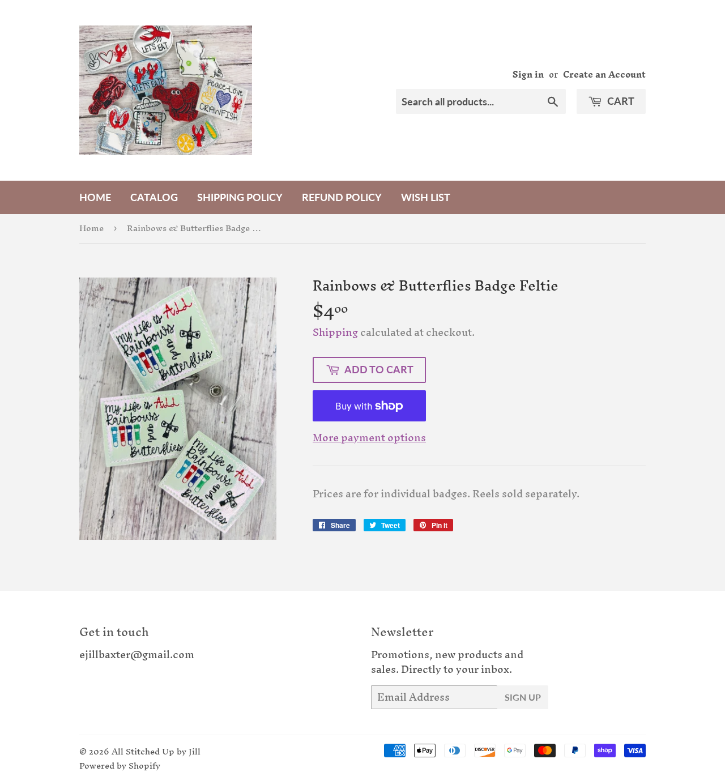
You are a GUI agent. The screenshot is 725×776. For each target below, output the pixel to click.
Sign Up (523, 697)
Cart (619, 101)
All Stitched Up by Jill (156, 751)
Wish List (425, 197)
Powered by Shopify (119, 765)
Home (95, 197)
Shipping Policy (240, 197)
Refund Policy (342, 197)
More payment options (369, 437)
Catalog (154, 197)
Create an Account (604, 74)
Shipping (335, 332)
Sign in (528, 74)
